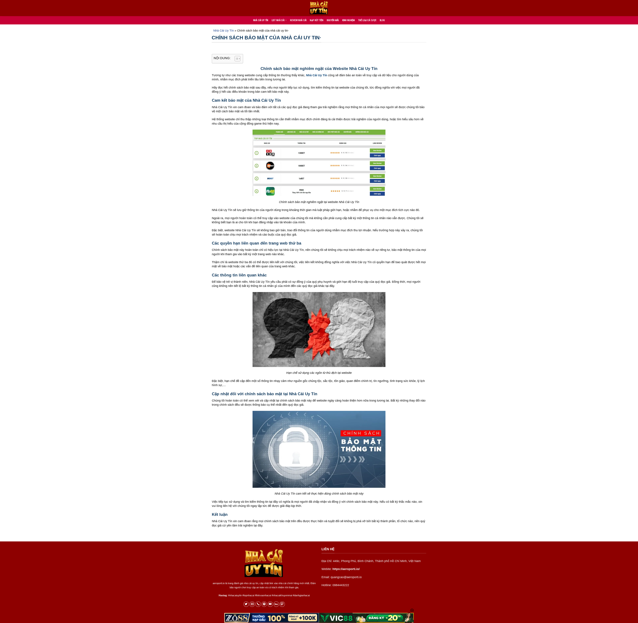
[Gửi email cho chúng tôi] (252, 604)
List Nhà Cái (278, 20)
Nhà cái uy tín (260, 20)
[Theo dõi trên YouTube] (270, 604)
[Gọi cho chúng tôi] (258, 604)
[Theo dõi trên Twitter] (246, 604)
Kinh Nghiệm (348, 20)
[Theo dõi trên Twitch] (282, 604)
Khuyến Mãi (333, 20)
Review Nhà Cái (298, 20)
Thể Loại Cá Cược (367, 20)
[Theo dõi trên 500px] (276, 604)
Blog (382, 20)
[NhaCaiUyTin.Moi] (319, 8)
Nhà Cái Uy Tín (223, 30)
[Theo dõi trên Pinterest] (264, 604)
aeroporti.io (219, 583)
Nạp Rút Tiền (316, 20)
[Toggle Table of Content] (236, 58)
